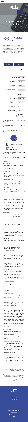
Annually (21, 114)
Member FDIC (14, 412)
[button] (14, 72)
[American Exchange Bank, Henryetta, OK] (14, 7)
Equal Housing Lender (14, 414)
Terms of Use (14, 399)
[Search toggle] (13, 12)
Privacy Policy (14, 397)
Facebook (14, 405)
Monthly (21, 116)
